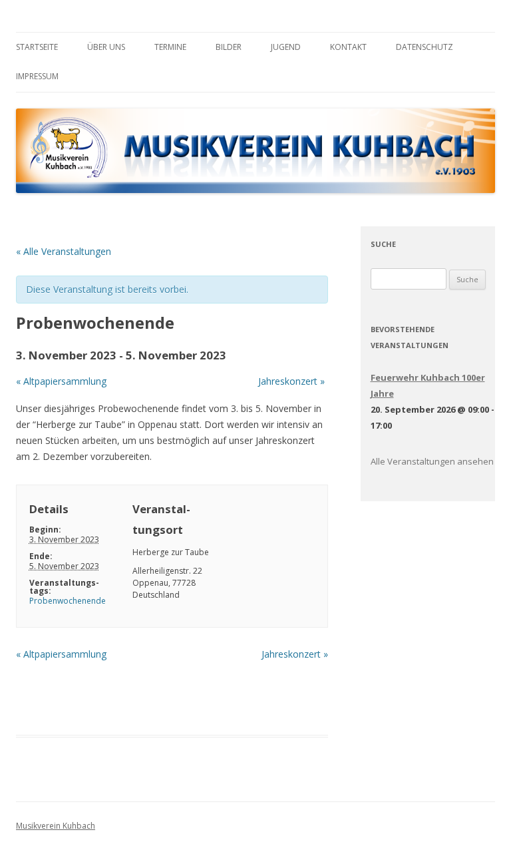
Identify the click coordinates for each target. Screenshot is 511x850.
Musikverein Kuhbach (55, 825)
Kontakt (348, 47)
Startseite (37, 47)
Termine (170, 47)
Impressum (37, 76)
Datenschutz (424, 47)
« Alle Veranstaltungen (63, 251)
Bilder (229, 47)
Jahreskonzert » (291, 381)
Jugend (286, 47)
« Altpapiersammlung (61, 381)
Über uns (106, 47)
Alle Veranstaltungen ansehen (432, 461)
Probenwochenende (67, 600)
